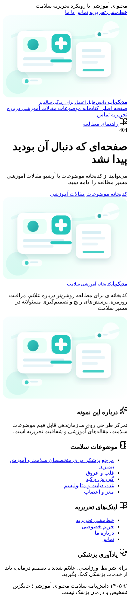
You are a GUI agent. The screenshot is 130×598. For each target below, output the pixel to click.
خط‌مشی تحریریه (108, 12)
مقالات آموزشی (38, 108)
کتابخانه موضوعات (78, 108)
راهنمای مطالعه (100, 124)
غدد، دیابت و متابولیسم (89, 485)
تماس (103, 114)
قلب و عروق (100, 473)
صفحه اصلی (113, 108)
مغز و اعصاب (99, 492)
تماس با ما (76, 12)
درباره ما (104, 533)
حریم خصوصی (98, 526)
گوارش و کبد (100, 479)
